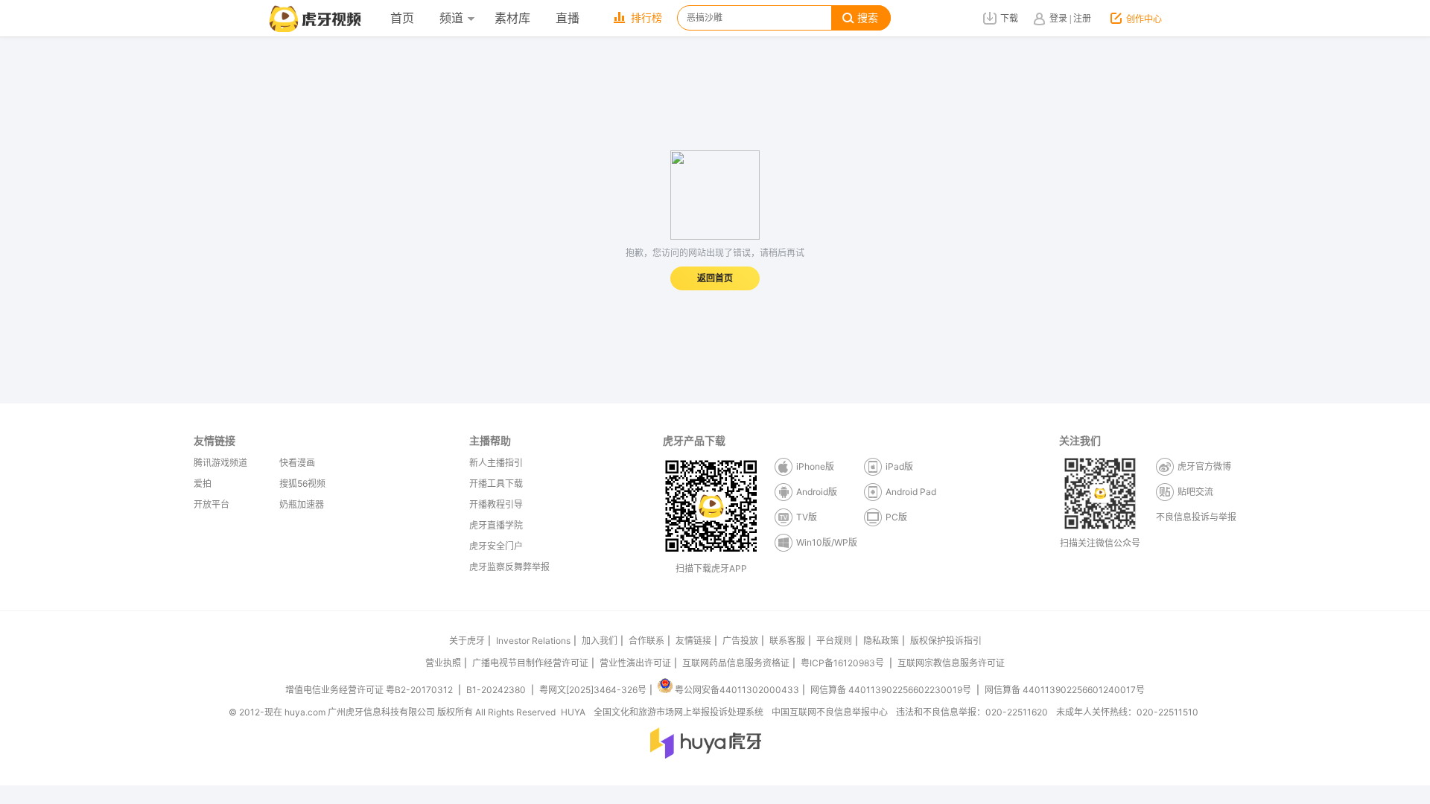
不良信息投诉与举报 (1196, 517)
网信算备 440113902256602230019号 (890, 689)
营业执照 (443, 663)
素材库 (512, 18)
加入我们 (599, 640)
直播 (567, 18)
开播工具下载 (496, 483)
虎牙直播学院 (496, 525)
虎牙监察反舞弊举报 (509, 566)
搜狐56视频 (302, 483)
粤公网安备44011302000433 (737, 689)
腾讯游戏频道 (220, 462)
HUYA (573, 712)
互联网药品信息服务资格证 (735, 663)
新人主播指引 (496, 462)
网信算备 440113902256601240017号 (1065, 689)
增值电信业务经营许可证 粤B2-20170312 (370, 689)
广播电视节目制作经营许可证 (530, 663)
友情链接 (693, 640)
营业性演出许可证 (635, 663)
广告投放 (740, 640)
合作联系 (646, 640)
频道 (451, 18)
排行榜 (646, 18)
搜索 (867, 18)
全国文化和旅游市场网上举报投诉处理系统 (678, 712)
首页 (402, 18)
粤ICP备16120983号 (842, 663)
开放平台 (211, 504)
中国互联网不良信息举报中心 (830, 712)
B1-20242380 (497, 689)
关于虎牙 (467, 640)
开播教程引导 (496, 504)
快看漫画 (297, 462)
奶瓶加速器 (301, 504)
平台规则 (834, 640)
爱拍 (203, 483)
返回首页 (715, 278)
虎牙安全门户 (496, 546)
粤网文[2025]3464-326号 (592, 689)
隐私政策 (881, 640)
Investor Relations (533, 640)
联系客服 (787, 640)
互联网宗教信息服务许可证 (951, 663)
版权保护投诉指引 (946, 640)
